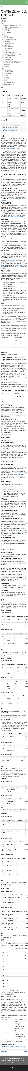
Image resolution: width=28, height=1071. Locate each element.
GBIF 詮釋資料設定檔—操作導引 (15, 216)
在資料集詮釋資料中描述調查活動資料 (11, 63)
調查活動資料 (5, 30)
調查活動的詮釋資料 (7, 29)
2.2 (2, 113)
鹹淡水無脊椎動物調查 (7, 72)
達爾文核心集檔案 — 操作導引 (14, 148)
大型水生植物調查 (6, 73)
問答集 (25, 1051)
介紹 (3, 23)
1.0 (2, 98)
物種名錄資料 (4, 1051)
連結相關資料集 (6, 64)
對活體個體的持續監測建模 (8, 55)
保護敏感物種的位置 (7, 48)
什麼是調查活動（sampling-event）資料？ (12, 25)
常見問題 (9, 435)
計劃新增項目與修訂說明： (8, 84)
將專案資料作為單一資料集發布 (10, 52)
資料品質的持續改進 (6, 57)
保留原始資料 (5, 50)
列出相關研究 (5, 66)
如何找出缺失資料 (6, 41)
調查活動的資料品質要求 (9, 260)
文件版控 (4, 20)
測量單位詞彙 (22, 321)
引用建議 (4, 22)
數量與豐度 (5, 36)
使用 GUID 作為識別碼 (7, 47)
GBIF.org (6, 1058)
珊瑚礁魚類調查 (6, 79)
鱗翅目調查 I (5, 75)
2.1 (2, 109)
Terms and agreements (14, 1058)
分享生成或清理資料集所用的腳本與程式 (12, 61)
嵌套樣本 (4, 80)
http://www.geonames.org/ (18, 474)
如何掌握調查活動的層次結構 (9, 39)
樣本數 (4, 34)
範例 (3, 68)
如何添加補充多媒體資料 (8, 43)
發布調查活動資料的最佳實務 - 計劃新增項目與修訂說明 (13, 1046)
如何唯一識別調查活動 (7, 38)
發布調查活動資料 (6, 45)
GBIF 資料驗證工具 (19, 266)
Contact (22, 1058)
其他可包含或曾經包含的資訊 (9, 82)
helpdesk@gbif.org (17, 530)
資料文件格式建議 (6, 32)
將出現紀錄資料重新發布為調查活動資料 (12, 54)
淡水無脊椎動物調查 (7, 70)
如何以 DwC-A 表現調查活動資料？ (10, 27)
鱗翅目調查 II (5, 77)
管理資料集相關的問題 (7, 59)
